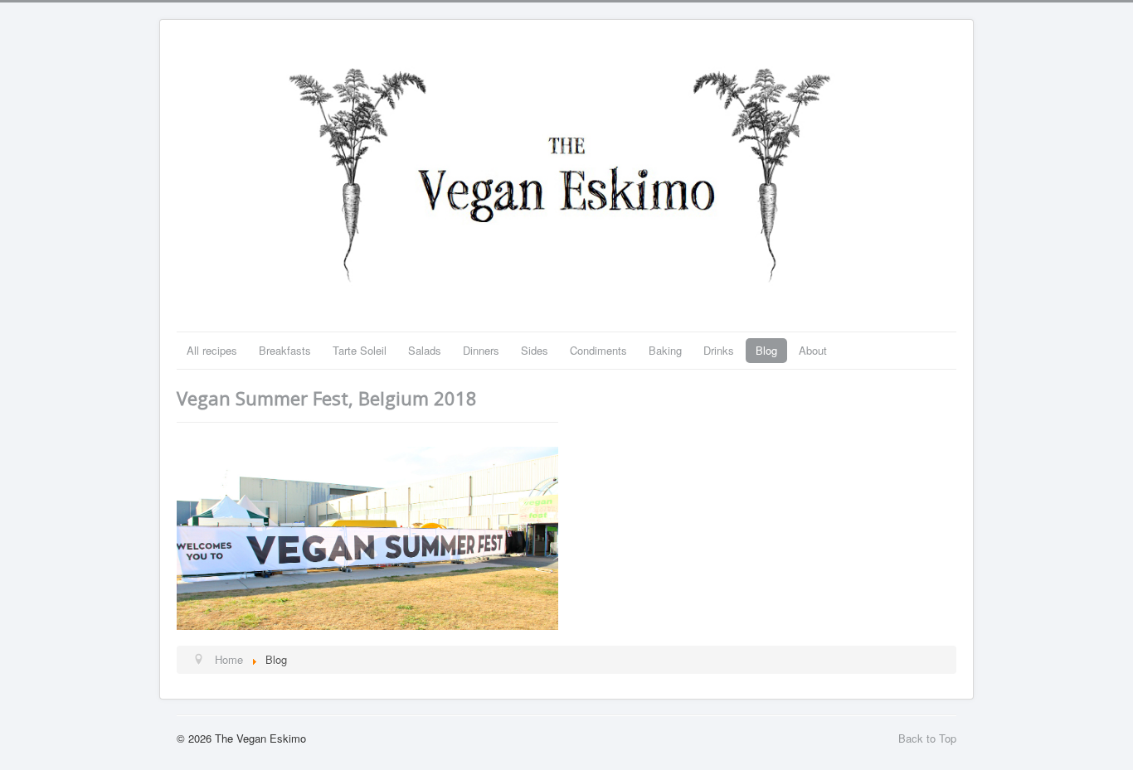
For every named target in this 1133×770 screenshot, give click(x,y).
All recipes (212, 350)
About (813, 350)
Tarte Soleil (360, 350)
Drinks (718, 350)
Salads (424, 350)
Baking (665, 350)
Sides (534, 350)
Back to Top (927, 738)
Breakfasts (285, 350)
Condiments (598, 350)
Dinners (481, 350)
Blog (766, 350)
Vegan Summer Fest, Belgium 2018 (327, 397)
